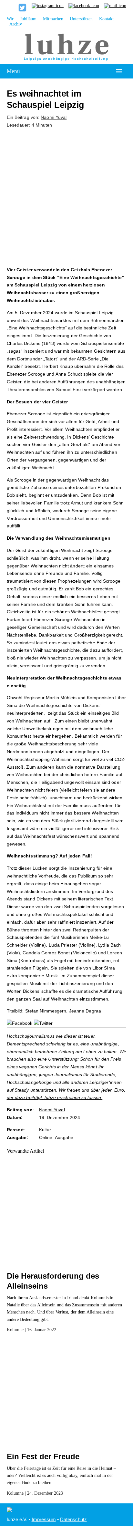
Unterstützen (81, 18)
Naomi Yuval (53, 117)
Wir (10, 18)
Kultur (45, 1129)
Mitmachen (53, 18)
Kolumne (15, 1329)
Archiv (15, 24)
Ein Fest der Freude (43, 1456)
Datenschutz (73, 1519)
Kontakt (106, 18)
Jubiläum (28, 18)
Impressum (44, 1519)
